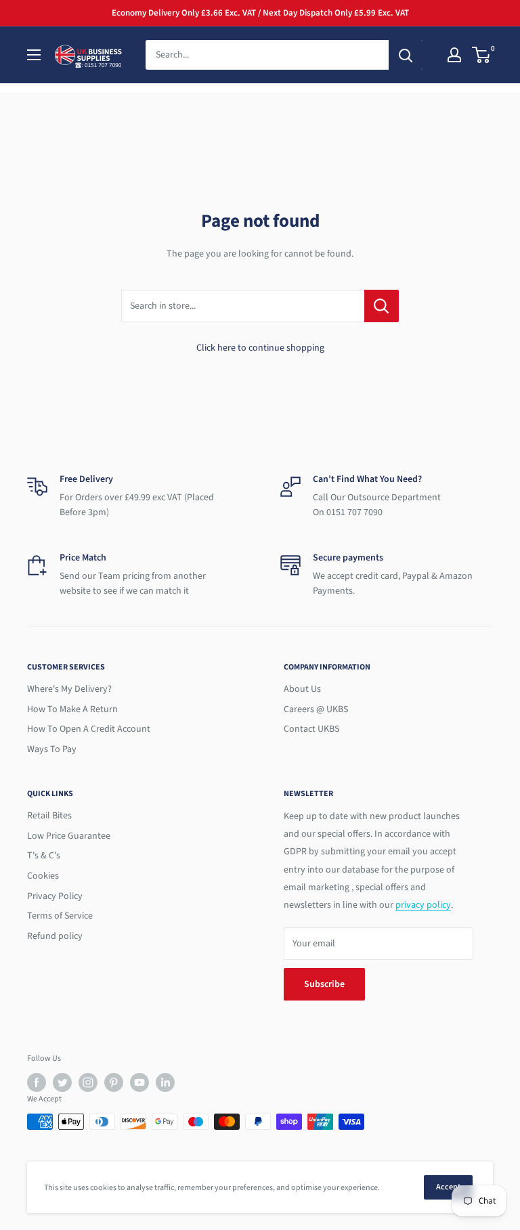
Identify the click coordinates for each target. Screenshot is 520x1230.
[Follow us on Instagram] (88, 1082)
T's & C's (43, 855)
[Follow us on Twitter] (62, 1082)
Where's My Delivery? (69, 689)
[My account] (454, 54)
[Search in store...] (381, 306)
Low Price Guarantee (68, 836)
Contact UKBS (311, 729)
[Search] (405, 55)
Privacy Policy (55, 896)
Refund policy (55, 936)
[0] (481, 55)
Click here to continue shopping (260, 348)
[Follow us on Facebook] (36, 1082)
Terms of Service (60, 916)
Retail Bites (49, 815)
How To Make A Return (72, 709)
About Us (302, 689)
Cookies (43, 876)
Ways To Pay (52, 749)
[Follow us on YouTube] (139, 1082)
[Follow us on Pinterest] (113, 1082)
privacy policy (423, 905)
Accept (448, 1187)
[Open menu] (34, 54)
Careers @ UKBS (316, 709)
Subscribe (324, 984)
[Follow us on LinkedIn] (165, 1082)
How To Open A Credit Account (88, 729)
